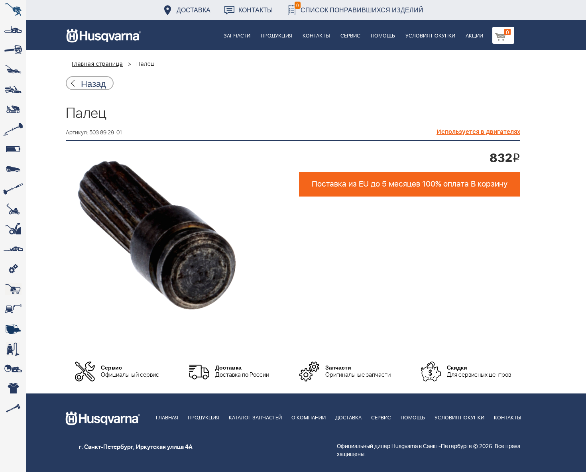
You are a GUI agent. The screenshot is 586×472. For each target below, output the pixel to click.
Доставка (193, 9)
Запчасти (237, 36)
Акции (474, 36)
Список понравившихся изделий (359, 8)
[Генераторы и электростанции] (13, 289)
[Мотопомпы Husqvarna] (13, 329)
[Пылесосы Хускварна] (13, 349)
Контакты (255, 9)
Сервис (350, 36)
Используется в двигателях (478, 132)
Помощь (383, 36)
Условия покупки (430, 36)
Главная (167, 418)
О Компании (308, 418)
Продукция (276, 36)
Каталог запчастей (255, 418)
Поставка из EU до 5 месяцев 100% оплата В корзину (409, 184)
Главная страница (97, 64)
